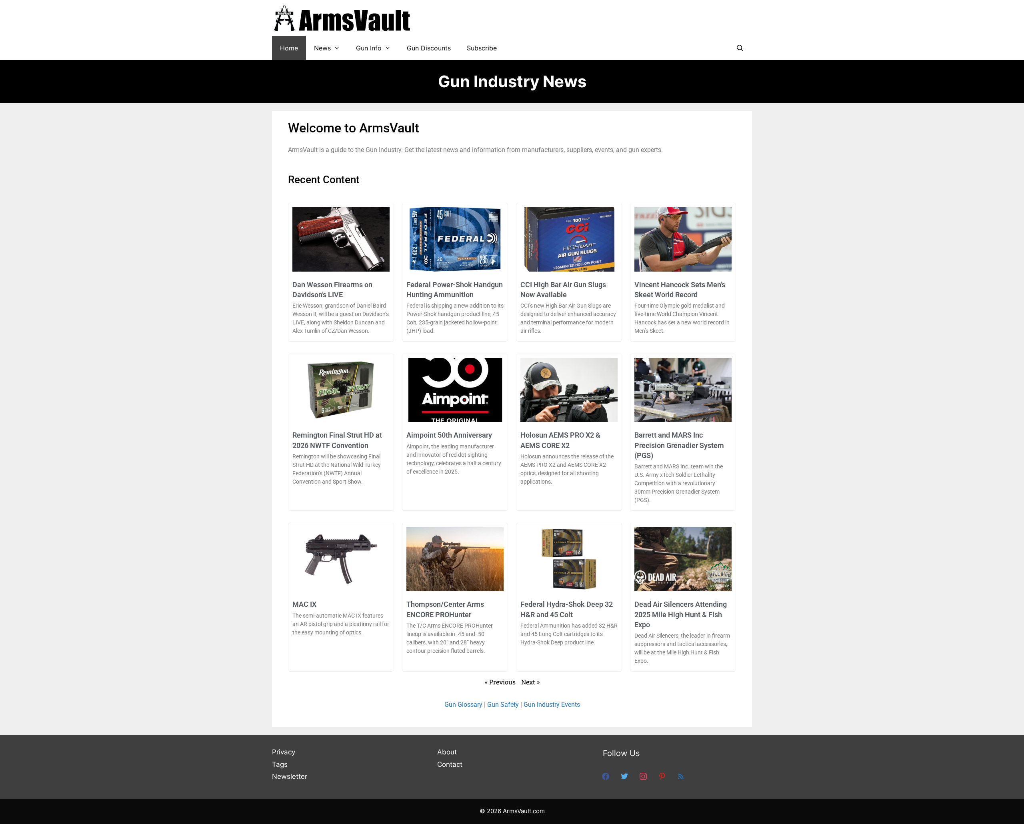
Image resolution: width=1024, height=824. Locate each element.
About (447, 752)
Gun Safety (503, 704)
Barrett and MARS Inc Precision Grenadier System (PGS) (679, 445)
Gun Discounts (429, 48)
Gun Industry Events (552, 704)
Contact (449, 764)
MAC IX (304, 604)
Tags (280, 764)
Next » (530, 682)
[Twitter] (624, 776)
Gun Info (369, 48)
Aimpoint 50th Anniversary (449, 435)
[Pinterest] (662, 776)
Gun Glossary (463, 704)
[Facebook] (605, 776)
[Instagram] (643, 776)
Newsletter (289, 776)
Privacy (283, 752)
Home (289, 48)
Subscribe (482, 48)
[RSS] (681, 776)
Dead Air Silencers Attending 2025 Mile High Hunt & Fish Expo (680, 614)
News (322, 48)
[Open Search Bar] (740, 48)
